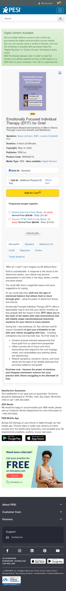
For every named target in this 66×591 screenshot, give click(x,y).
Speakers (29, 244)
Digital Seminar (49, 161)
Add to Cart (31, 193)
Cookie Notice (40, 573)
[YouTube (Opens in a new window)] (57, 550)
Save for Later (33, 233)
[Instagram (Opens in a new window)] (19, 550)
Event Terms (52, 570)
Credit (12, 250)
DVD (33, 114)
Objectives (25, 250)
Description (14, 244)
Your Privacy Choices (24, 573)
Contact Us (17, 537)
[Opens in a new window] (33, 467)
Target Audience (17, 256)
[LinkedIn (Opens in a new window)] (32, 550)
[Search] (60, 18)
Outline (38, 250)
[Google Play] (55, 561)
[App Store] (38, 561)
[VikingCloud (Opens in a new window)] (11, 581)
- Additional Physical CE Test (25, 182)
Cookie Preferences (55, 573)
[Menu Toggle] (60, 10)
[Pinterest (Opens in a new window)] (44, 550)
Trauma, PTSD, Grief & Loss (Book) (29, 219)
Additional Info (46, 244)
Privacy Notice (8, 573)
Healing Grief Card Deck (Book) (27, 212)
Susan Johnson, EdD (27, 135)
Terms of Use (39, 570)
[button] (59, 73)
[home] (11, 10)
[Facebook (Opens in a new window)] (7, 550)
